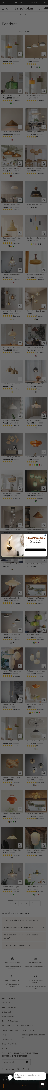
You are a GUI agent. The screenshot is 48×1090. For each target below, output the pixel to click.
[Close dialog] (45, 535)
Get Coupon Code (35, 549)
